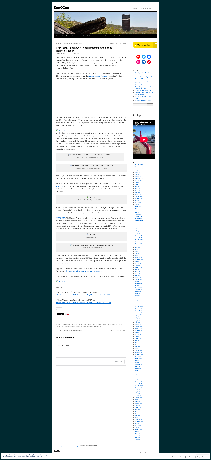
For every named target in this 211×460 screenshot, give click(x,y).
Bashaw (98, 324)
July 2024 (137, 186)
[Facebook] (149, 57)
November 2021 (139, 242)
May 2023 (137, 210)
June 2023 (137, 208)
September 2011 (139, 405)
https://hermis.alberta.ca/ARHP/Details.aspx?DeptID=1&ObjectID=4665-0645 (83, 295)
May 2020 (137, 273)
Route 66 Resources (104, 36)
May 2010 (137, 435)
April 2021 (137, 253)
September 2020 (139, 265)
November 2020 (139, 261)
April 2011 (137, 415)
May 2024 (137, 190)
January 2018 (138, 328)
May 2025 (137, 172)
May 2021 (137, 251)
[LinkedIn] (144, 62)
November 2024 (139, 178)
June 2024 (137, 188)
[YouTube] (138, 57)
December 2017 (139, 330)
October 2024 (138, 180)
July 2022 (137, 230)
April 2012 (137, 394)
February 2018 (138, 326)
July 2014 (137, 370)
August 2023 (138, 206)
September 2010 (139, 427)
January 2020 (138, 281)
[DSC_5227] (61, 130)
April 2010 (137, 437)
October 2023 (138, 202)
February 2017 (138, 350)
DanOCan (61, 7)
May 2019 (137, 297)
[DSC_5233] (61, 218)
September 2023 (139, 204)
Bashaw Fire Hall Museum (109, 324)
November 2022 (139, 222)
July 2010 (137, 431)
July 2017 (137, 340)
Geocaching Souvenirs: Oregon (143, 100)
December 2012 (139, 386)
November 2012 (139, 388)
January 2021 (138, 257)
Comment (118, 361)
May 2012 (137, 392)
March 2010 (138, 439)
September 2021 (139, 246)
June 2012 (137, 390)
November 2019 (139, 285)
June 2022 (137, 232)
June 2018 (137, 319)
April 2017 (137, 346)
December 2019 (139, 283)
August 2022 (138, 228)
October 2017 (138, 334)
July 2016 (137, 360)
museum (83, 326)
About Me (65, 36)
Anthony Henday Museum (97, 76)
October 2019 (138, 287)
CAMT (120, 324)
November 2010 (139, 423)
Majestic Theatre (75, 326)
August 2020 (138, 267)
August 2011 (138, 407)
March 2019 (138, 301)
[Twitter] (144, 57)
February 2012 (138, 397)
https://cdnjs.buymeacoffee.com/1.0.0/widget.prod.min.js (75, 447)
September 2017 (139, 336)
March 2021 (138, 255)
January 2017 (138, 352)
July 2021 (137, 247)
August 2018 (138, 315)
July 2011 (137, 409)
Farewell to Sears (139, 85)
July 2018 (137, 317)
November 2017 (139, 332)
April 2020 (137, 275)
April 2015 (137, 366)
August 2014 (138, 368)
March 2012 (138, 396)
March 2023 (138, 214)
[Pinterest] (149, 62)
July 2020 (137, 269)
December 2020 (139, 259)
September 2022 (139, 226)
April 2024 (137, 192)
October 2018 (138, 311)
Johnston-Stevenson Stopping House (144, 77)
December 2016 (139, 354)
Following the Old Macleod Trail (143, 90)
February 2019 (138, 303)
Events (73, 324)
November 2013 (139, 372)
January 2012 (138, 399)
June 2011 (137, 411)
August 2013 (138, 374)
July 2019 (137, 293)
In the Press (74, 36)
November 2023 (139, 200)
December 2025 (139, 165)
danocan (76, 53)
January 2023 (138, 218)
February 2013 (138, 382)
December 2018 (139, 307)
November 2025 (139, 167)
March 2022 (138, 234)
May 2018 (137, 321)
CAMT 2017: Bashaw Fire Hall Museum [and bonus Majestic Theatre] (84, 49)
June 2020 (137, 271)
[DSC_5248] (61, 281)
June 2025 (137, 170)
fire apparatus (66, 326)
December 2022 (139, 220)
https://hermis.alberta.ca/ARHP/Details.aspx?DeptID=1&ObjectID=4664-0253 (83, 302)
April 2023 (137, 212)
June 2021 (137, 249)
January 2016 (138, 362)
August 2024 (138, 184)
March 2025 (138, 176)
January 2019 (138, 305)
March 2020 (138, 277)
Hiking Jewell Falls (140, 79)
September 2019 (139, 289)
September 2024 (139, 182)
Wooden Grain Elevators (121, 36)
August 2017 (138, 338)
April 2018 (137, 322)
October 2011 (138, 403)
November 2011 (139, 401)
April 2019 (137, 299)
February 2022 (138, 236)
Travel (82, 324)
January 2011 (138, 419)
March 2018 (138, 324)
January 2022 (138, 238)
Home (58, 36)
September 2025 (139, 169)
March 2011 (138, 417)
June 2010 (137, 433)
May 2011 (137, 413)
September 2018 (139, 313)
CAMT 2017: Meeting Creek (117, 43)
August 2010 (138, 429)
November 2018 (139, 309)
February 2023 (138, 216)
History (77, 324)
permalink (98, 326)
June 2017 (137, 342)
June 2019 (137, 295)
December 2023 (139, 198)
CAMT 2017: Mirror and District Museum (69, 43)
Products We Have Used (88, 36)
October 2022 (138, 224)
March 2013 (138, 380)
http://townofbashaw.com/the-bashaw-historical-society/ (85, 271)
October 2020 (138, 263)
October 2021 (138, 244)
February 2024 (138, 196)
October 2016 (138, 356)
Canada (58, 326)
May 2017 (137, 344)
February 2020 (138, 279)
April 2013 (137, 378)
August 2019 (138, 291)
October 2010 (138, 425)
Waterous (59, 186)
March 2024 (138, 194)
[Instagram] (138, 62)
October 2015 (138, 364)
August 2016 (138, 358)
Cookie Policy (38, 456)
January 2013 (138, 384)
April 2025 (137, 174)
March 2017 (138, 348)
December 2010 (139, 421)
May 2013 (137, 376)
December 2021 (139, 240)
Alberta (93, 324)
